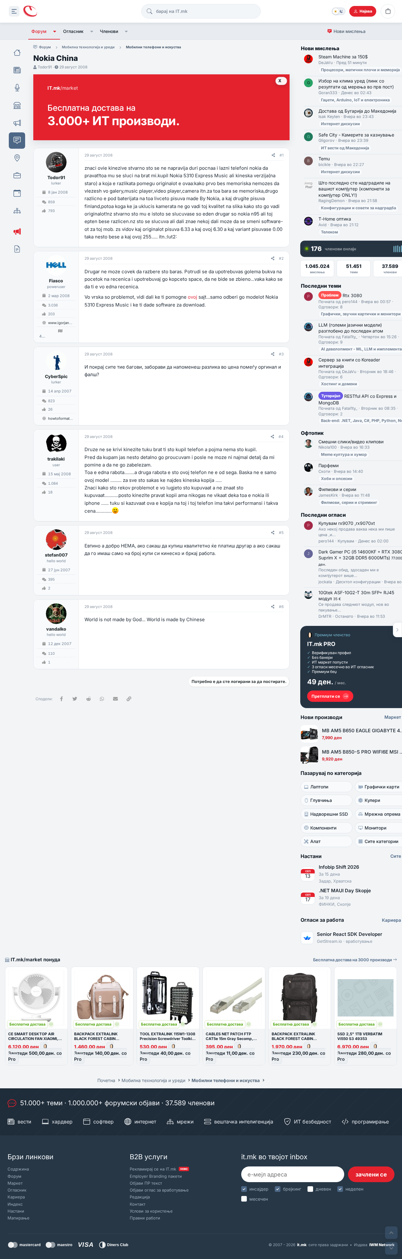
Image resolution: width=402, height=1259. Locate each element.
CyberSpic (56, 376)
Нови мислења (350, 31)
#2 (281, 258)
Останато (344, 616)
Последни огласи (323, 515)
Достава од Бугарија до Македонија (357, 111)
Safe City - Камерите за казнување (356, 134)
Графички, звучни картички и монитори (361, 314)
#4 (281, 436)
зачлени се (371, 1174)
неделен (354, 1189)
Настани (16, 1211)
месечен (258, 1199)
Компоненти (323, 827)
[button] (55, 31)
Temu (324, 158)
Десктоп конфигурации (358, 581)
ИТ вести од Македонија (345, 148)
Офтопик (312, 433)
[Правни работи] (17, 249)
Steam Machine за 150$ (343, 56)
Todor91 (45, 67)
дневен (323, 1189)
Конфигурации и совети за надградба (358, 207)
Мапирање (19, 1217)
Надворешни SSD (329, 814)
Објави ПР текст (146, 1183)
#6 (281, 606)
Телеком (329, 232)
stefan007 (56, 554)
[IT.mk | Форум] (30, 11)
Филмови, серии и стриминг (349, 502)
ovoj (192, 297)
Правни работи (145, 1217)
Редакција (140, 1196)
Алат (315, 841)
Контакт (137, 1204)
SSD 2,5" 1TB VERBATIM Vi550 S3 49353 (359, 1036)
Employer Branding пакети (156, 1176)
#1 (282, 155)
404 (42, 336)
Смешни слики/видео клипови (350, 441)
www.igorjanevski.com (67, 323)
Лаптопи (319, 786)
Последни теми (321, 286)
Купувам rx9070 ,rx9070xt (346, 523)
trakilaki (56, 458)
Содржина (18, 1168)
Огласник (73, 31)
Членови (109, 31)
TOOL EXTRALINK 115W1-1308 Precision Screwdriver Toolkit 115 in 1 (167, 1039)
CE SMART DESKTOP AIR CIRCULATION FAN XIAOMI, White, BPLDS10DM (33, 1039)
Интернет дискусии (340, 123)
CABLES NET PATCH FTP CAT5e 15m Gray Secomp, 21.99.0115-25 (229, 1039)
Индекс (15, 1204)
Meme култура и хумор (344, 454)
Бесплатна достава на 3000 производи (353, 959)
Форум (38, 31)
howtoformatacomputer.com (72, 418)
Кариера (16, 1196)
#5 (281, 532)
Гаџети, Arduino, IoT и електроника (355, 100)
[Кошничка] (388, 11)
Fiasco (56, 280)
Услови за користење (151, 1211)
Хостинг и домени (339, 383)
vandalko (56, 629)
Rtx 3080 (341, 295)
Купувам (346, 541)
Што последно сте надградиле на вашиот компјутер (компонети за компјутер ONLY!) (354, 189)
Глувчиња (321, 800)
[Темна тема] (338, 11)
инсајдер (259, 1189)
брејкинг (292, 1189)
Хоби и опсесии (336, 478)
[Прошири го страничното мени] (14, 11)
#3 (281, 354)
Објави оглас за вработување (159, 1189)
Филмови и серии (337, 489)
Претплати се (326, 696)
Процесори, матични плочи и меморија (360, 69)
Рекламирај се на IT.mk (158, 1168)
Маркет (15, 1183)
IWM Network (381, 1244)
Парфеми (328, 465)
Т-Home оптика (334, 218)
